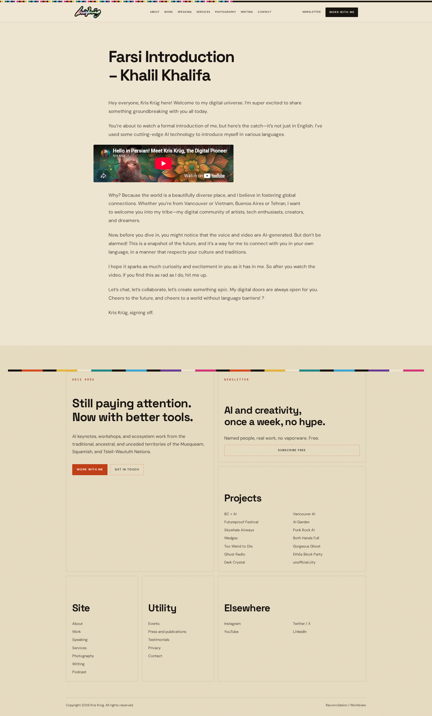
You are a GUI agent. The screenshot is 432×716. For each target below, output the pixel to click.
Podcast (79, 671)
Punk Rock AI (319, 529)
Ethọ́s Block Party (323, 554)
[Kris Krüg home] (88, 12)
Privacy (154, 647)
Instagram (247, 623)
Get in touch (127, 469)
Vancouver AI (319, 513)
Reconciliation (337, 705)
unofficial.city (319, 562)
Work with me (341, 12)
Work (168, 12)
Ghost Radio (250, 554)
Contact (265, 12)
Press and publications (167, 631)
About (155, 12)
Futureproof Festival (256, 521)
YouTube (246, 631)
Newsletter (311, 13)
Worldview (358, 705)
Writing (247, 12)
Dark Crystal (249, 562)
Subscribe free (299, 450)
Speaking (185, 12)
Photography (225, 12)
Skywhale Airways (254, 529)
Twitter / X (317, 623)
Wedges (246, 538)
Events (154, 623)
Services (203, 12)
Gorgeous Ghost (322, 546)
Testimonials (158, 639)
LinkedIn (315, 631)
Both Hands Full (321, 538)
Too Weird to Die (253, 546)
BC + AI (245, 513)
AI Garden (316, 521)
